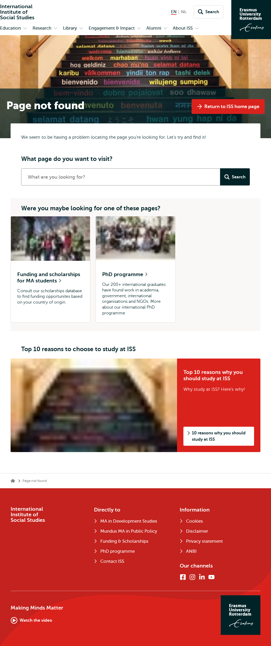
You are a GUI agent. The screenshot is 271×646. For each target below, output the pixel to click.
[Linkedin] (202, 577)
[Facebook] (183, 577)
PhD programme (123, 274)
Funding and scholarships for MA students (48, 277)
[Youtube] (211, 577)
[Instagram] (192, 577)
